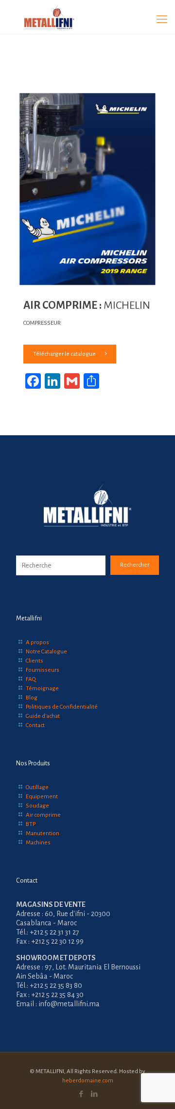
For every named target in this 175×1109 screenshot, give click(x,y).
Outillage (37, 787)
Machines (38, 843)
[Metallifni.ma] (87, 17)
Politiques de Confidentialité (62, 707)
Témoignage (42, 688)
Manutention (42, 833)
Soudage (37, 806)
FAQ (31, 679)
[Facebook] (81, 1094)
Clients (34, 661)
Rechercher (134, 565)
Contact (35, 725)
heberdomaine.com (87, 1080)
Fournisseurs (42, 670)
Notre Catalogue (46, 652)
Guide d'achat (43, 716)
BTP (30, 824)
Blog (31, 698)
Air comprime (43, 815)
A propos (37, 642)
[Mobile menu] (162, 19)
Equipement (42, 796)
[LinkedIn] (94, 1094)
